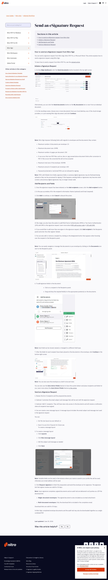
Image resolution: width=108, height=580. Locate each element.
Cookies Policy (84, 566)
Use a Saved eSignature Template (13, 73)
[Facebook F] (96, 544)
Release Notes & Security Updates (13, 569)
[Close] (104, 548)
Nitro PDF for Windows (14, 33)
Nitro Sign (18, 16)
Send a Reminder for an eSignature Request (16, 76)
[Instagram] (91, 544)
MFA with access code (78, 225)
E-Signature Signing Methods (34, 572)
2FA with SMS (90, 225)
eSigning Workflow (29, 16)
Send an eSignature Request (47, 44)
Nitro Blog (28, 561)
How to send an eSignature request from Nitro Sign (53, 37)
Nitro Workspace (12, 53)
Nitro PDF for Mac (12, 38)
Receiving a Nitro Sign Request (13, 94)
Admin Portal (11, 63)
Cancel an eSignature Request (13, 85)
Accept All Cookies (90, 569)
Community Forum (9, 566)
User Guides (10, 16)
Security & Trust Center (32, 566)
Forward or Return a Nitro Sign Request (15, 88)
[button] (63, 87)
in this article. (73, 388)
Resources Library (31, 564)
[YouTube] (102, 544)
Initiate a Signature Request (46, 40)
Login (84, 3)
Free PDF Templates (9, 564)
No (68, 526)
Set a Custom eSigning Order (12, 97)
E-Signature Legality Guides (33, 569)
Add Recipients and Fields (46, 42)
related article (75, 62)
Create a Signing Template (11, 82)
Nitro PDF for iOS (12, 43)
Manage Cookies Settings (90, 574)
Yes (62, 526)
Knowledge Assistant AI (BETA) (12, 561)
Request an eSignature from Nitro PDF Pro (15, 91)
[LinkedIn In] (86, 544)
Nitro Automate (12, 58)
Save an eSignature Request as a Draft (15, 79)
